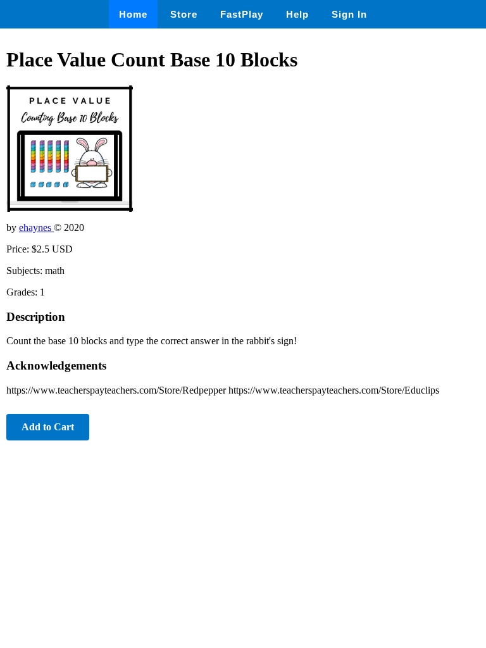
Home (133, 14)
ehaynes (36, 227)
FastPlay (241, 14)
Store (183, 14)
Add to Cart (48, 426)
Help (297, 14)
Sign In (349, 14)
